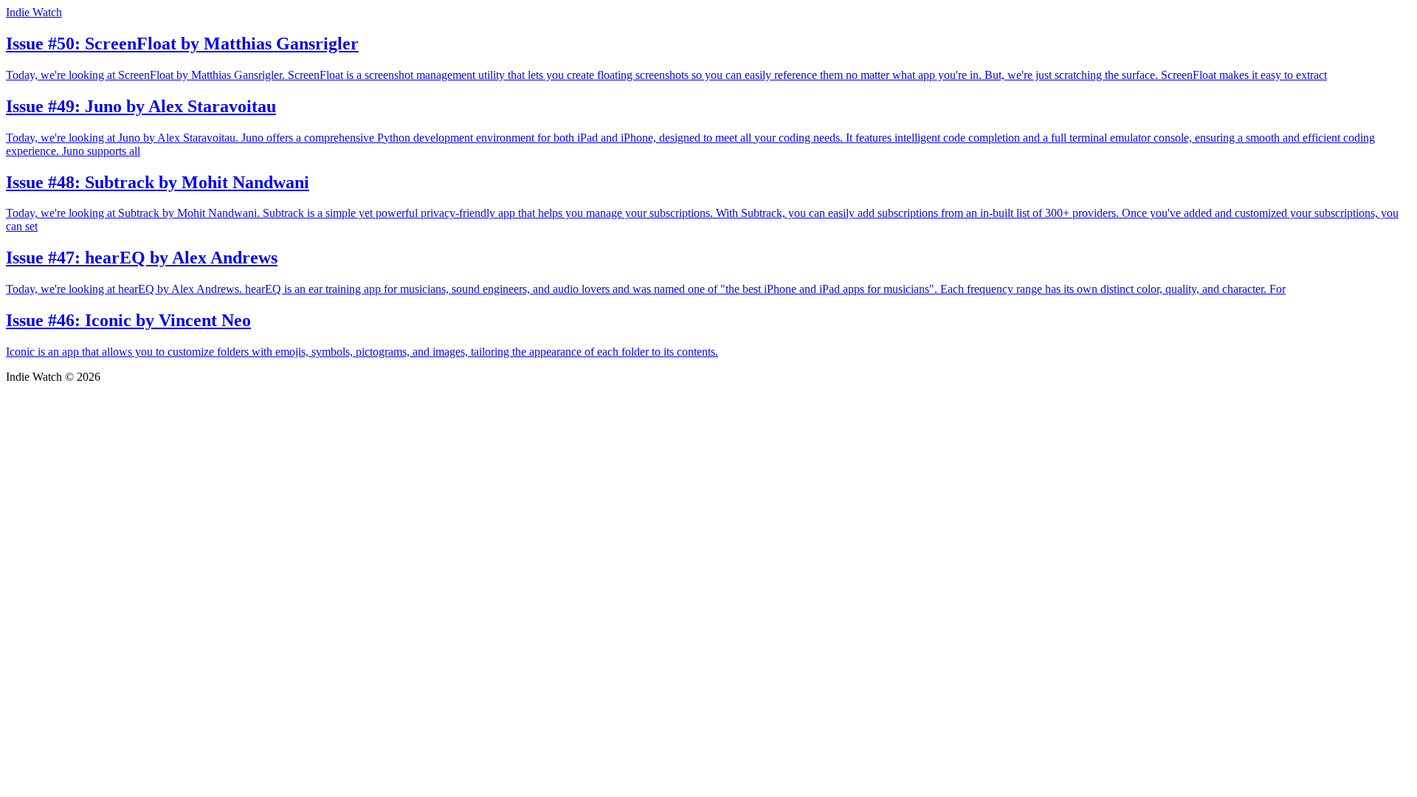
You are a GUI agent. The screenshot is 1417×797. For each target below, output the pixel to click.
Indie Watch (34, 12)
